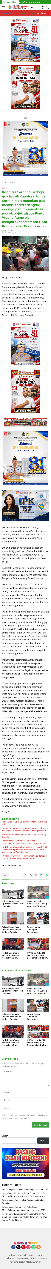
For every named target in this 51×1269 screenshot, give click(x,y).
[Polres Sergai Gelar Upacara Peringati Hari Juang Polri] (13, 892)
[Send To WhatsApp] (47, 875)
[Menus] (4, 7)
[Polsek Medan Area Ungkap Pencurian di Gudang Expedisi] (13, 918)
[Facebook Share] (25, 875)
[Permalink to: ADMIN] (4, 231)
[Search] (47, 7)
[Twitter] (18, 1247)
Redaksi (43, 1258)
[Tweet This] (31, 875)
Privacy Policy (35, 1255)
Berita (4, 188)
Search (5, 1135)
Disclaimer (9, 1258)
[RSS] (38, 1247)
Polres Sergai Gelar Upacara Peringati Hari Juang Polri (24, 823)
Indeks (12, 1255)
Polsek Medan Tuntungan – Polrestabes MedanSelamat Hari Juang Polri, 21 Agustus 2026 (24, 842)
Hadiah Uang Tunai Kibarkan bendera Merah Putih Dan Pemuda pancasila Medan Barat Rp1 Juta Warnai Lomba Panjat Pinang (24, 849)
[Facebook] (13, 1247)
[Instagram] (28, 1247)
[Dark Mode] (42, 7)
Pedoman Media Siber (27, 1258)
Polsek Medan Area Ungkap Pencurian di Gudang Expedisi (24, 835)
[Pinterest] (23, 1247)
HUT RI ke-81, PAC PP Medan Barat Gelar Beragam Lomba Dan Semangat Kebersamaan (24, 857)
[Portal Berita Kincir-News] (20, 7)
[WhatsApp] (33, 1247)
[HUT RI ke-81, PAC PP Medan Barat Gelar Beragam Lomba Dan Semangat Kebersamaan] (38, 944)
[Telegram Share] (41, 875)
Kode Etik (22, 1255)
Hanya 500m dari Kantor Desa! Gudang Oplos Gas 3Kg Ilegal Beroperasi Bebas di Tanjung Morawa (25, 829)
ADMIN (10, 231)
